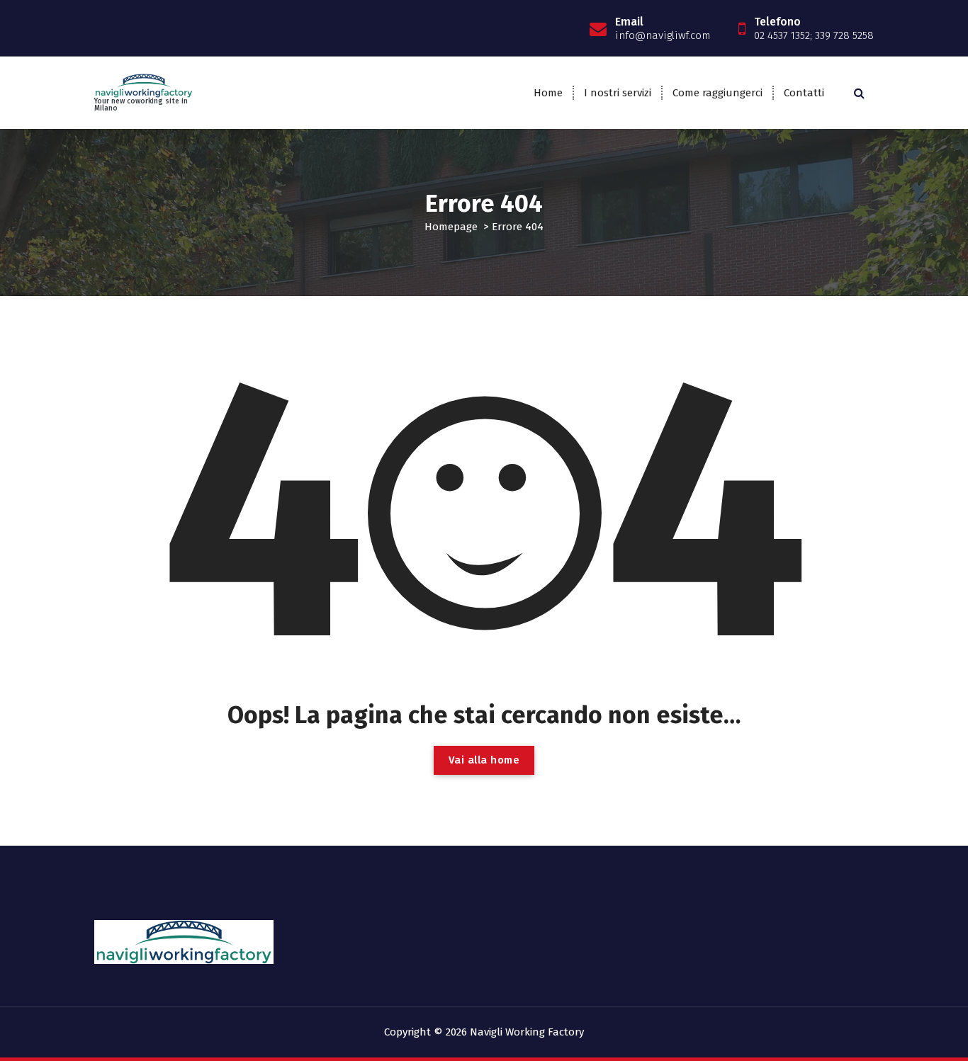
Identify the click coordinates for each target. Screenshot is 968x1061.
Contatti (804, 92)
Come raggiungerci (717, 92)
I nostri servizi (617, 92)
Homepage (451, 226)
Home (548, 92)
